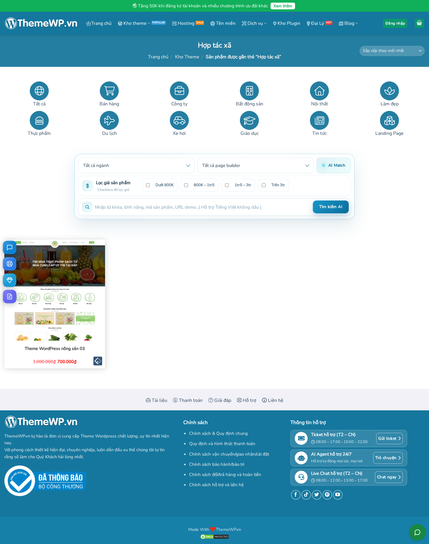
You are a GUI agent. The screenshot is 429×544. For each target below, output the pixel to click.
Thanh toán (190, 400)
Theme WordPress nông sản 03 (55, 348)
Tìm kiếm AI (330, 207)
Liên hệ (275, 400)
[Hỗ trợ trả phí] (9, 280)
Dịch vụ (254, 23)
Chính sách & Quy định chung (218, 433)
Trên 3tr (278, 185)
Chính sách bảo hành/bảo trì (216, 464)
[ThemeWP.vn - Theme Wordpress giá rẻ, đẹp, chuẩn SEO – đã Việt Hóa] (40, 23)
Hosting (185, 23)
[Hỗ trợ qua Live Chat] (9, 247)
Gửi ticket (387, 438)
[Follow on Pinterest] (327, 495)
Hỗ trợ (249, 400)
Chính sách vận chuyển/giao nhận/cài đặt (229, 454)
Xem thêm (282, 6)
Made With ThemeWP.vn (214, 529)
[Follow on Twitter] (317, 495)
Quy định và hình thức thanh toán (222, 444)
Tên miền (225, 23)
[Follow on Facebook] (296, 495)
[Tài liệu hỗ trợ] (9, 296)
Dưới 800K (165, 185)
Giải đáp (222, 400)
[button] (395, 23)
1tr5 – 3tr (243, 185)
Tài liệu (159, 400)
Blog (348, 23)
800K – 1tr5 (204, 185)
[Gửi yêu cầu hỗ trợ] (9, 264)
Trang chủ (101, 23)
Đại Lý (317, 23)
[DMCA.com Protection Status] (214, 536)
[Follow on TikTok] (306, 495)
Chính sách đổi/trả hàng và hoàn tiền (225, 474)
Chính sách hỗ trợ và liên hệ (216, 485)
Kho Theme (187, 57)
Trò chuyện (385, 458)
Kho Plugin (288, 23)
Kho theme (134, 23)
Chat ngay (387, 477)
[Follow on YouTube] (338, 495)
